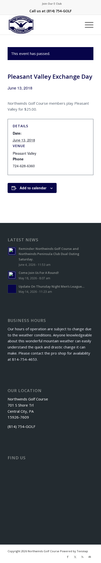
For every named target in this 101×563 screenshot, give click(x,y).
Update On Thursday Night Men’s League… (51, 286)
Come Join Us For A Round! (39, 272)
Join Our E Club (52, 3)
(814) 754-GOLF (59, 11)
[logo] (42, 25)
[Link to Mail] (89, 557)
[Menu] (86, 25)
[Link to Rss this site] (82, 557)
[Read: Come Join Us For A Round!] (12, 275)
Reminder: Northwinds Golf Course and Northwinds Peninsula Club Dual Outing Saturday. (49, 253)
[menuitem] (51, 3)
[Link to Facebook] (67, 557)
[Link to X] (75, 557)
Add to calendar (33, 187)
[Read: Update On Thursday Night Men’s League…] (12, 288)
